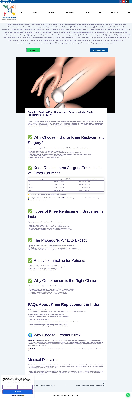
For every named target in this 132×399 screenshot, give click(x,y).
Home (21, 12)
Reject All (25, 387)
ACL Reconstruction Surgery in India (41, 37)
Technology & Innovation (96, 24)
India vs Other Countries (118, 32)
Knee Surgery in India (27, 29)
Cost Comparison (101, 32)
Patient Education (38, 24)
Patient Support (118, 26)
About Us (36, 12)
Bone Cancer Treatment (42, 43)
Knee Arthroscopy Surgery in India (90, 37)
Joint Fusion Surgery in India (54, 40)
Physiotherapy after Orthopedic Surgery (15, 35)
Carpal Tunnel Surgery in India (66, 37)
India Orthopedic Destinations (62, 26)
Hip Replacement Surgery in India (41, 35)
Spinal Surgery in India (80, 29)
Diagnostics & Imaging (33, 32)
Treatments (69, 12)
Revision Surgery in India (62, 29)
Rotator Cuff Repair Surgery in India (77, 40)
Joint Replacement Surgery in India (38, 26)
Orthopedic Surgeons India (100, 40)
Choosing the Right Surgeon (83, 32)
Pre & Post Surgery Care (54, 24)
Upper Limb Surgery (44, 29)
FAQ (100, 12)
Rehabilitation (66, 32)
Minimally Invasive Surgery (14, 32)
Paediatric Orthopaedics (76, 43)
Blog (129, 12)
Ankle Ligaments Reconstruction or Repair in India (25, 40)
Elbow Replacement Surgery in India (15, 37)
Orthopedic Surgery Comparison (119, 29)
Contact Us (115, 12)
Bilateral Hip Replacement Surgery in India (101, 43)
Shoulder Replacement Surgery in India (93, 35)
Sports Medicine (117, 40)
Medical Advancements (16, 26)
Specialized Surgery (59, 43)
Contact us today (33, 200)
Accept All (17, 391)
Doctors (87, 12)
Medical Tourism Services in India (18, 24)
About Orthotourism (103, 26)
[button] (128, 395)
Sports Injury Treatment (10, 29)
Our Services (52, 12)
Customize (10, 387)
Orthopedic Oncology (24, 43)
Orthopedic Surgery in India (116, 24)
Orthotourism (33, 340)
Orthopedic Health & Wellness (75, 24)
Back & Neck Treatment (98, 29)
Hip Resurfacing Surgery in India (119, 35)
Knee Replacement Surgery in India (66, 35)
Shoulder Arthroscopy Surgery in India (116, 37)
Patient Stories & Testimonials (84, 26)
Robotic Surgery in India (51, 32)
